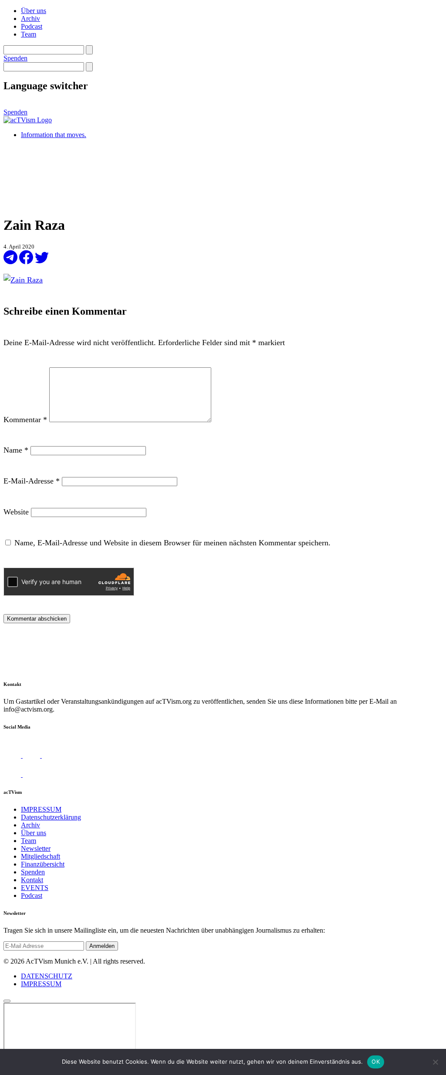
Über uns (33, 10)
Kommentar (25, 419)
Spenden (15, 58)
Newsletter (36, 848)
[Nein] (435, 1062)
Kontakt (32, 880)
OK (376, 1061)
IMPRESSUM (41, 809)
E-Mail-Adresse (31, 481)
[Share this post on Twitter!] (42, 261)
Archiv (30, 18)
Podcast (31, 26)
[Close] (6, 1001)
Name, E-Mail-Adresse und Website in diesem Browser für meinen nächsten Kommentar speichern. (172, 542)
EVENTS (34, 887)
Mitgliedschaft (40, 856)
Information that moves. (53, 134)
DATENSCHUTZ (46, 976)
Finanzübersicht (42, 864)
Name (15, 450)
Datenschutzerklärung (51, 817)
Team (28, 34)
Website (16, 511)
